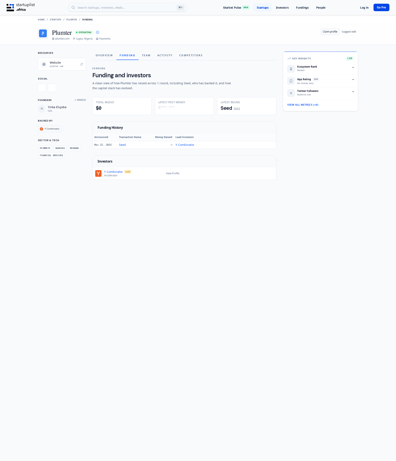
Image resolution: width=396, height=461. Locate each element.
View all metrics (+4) (302, 104)
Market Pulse (235, 7)
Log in (364, 7)
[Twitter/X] (42, 88)
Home (41, 19)
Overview (104, 55)
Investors (282, 7)
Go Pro (381, 7)
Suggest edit (349, 31)
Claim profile (330, 31)
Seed (122, 145)
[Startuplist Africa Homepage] (21, 7)
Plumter (71, 19)
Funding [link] (87, 19)
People (320, 7)
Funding (127, 55)
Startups (262, 7)
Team (146, 55)
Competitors (191, 55)
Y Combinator (185, 145)
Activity (165, 55)
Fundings (302, 7)
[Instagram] (52, 88)
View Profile (172, 173)
